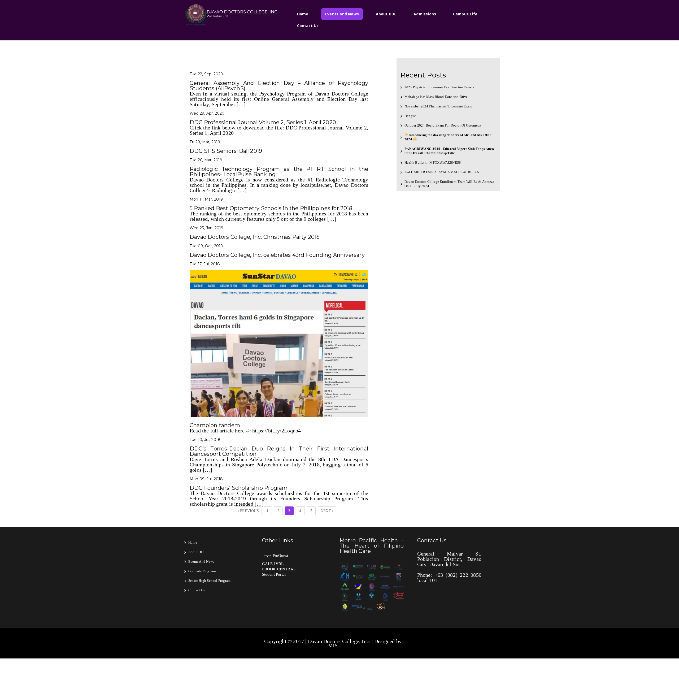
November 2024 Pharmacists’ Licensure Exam (438, 106)
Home (302, 13)
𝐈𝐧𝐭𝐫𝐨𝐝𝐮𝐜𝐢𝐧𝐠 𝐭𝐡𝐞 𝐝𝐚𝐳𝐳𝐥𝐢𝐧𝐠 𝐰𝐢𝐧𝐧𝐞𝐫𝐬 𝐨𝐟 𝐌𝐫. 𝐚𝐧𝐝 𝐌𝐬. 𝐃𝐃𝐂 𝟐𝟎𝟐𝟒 (447, 137)
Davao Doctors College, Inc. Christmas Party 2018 (255, 237)
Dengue (410, 116)
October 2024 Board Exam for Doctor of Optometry (443, 125)
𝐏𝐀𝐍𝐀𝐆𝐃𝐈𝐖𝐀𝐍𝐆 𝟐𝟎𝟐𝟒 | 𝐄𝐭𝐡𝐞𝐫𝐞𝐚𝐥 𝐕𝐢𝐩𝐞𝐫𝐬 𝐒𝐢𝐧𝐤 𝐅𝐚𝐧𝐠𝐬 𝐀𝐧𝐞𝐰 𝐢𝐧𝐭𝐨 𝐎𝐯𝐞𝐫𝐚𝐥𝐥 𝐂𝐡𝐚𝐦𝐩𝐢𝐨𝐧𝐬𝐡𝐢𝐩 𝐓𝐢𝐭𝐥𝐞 (449, 151)
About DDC (386, 13)
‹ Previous (248, 511)
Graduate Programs (202, 571)
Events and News (342, 13)
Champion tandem (215, 425)
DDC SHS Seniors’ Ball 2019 (226, 151)
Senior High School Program (209, 581)
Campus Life (465, 13)
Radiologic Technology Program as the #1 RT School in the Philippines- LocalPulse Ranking (279, 171)
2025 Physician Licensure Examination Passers (439, 87)
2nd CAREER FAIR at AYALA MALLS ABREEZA (441, 172)
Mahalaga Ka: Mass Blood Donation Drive (436, 97)
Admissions (425, 13)
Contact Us (308, 25)
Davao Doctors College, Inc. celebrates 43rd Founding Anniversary (277, 255)
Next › (327, 511)
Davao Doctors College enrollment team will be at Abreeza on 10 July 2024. (449, 184)
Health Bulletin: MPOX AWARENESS (432, 162)
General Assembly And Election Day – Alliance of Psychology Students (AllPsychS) (279, 86)
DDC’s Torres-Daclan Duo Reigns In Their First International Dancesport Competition (279, 451)
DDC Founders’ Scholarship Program (239, 488)
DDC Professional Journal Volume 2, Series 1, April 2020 (263, 122)
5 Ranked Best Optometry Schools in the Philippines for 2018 (271, 208)
